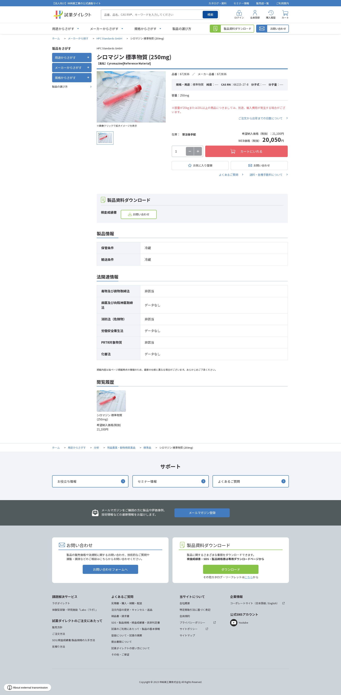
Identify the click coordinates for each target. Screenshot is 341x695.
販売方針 (57, 627)
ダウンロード (230, 569)
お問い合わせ (261, 165)
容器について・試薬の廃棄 (126, 635)
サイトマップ (187, 635)
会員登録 (255, 17)
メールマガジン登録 (202, 513)
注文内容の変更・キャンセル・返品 (131, 610)
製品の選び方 (181, 28)
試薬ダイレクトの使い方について (130, 648)
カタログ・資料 (218, 3)
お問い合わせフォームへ (110, 569)
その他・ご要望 (120, 654)
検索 (210, 14)
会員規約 (185, 616)
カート (285, 17)
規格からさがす (145, 28)
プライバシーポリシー (192, 622)
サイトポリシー (189, 629)
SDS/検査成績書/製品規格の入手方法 (73, 640)
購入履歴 (270, 17)
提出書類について (121, 642)
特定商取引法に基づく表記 (195, 610)
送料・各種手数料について (266, 175)
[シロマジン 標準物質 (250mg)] (131, 97)
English (272, 603)
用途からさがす (63, 28)
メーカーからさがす (104, 28)
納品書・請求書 (120, 616)
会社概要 (185, 603)
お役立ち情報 (66, 481)
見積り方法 (58, 646)
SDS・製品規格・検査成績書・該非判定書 (135, 622)
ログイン (239, 17)
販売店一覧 (262, 3)
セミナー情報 (241, 3)
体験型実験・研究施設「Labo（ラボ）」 (75, 610)
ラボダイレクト (61, 603)
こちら (249, 577)
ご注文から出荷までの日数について (260, 118)
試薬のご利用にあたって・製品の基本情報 (135, 629)
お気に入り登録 (202, 165)
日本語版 (261, 603)
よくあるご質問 (228, 175)
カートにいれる (251, 151)
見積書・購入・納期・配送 (126, 603)
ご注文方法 (58, 634)
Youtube (243, 622)
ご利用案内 (282, 3)
